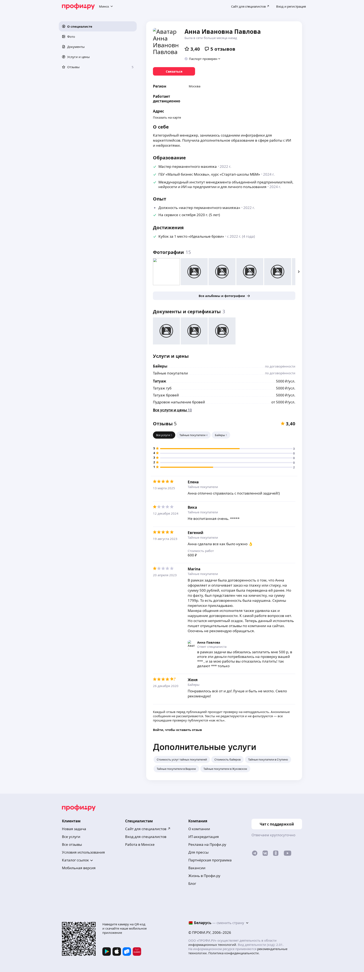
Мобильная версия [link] (79, 867)
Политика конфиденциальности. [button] (234, 953)
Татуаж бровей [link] (166, 395)
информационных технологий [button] (212, 944)
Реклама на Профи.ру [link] (207, 844)
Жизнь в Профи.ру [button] (204, 875)
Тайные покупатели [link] (170, 373)
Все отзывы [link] (72, 844)
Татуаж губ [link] (162, 388)
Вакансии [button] (196, 867)
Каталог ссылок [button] (75, 860)
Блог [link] (192, 883)
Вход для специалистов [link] (145, 836)
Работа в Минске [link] (140, 844)
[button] (98, 26)
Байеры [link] (160, 366)
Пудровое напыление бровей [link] (179, 402)
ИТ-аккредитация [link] (203, 836)
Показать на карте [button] (167, 117)
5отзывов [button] (222, 49)
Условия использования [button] (83, 852)
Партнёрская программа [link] (210, 860)
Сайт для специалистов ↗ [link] (148, 828)
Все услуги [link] (71, 836)
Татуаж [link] (159, 381)
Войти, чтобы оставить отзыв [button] (177, 730)
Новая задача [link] (74, 828)
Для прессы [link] (198, 852)
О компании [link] (199, 828)
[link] (174, 71)
